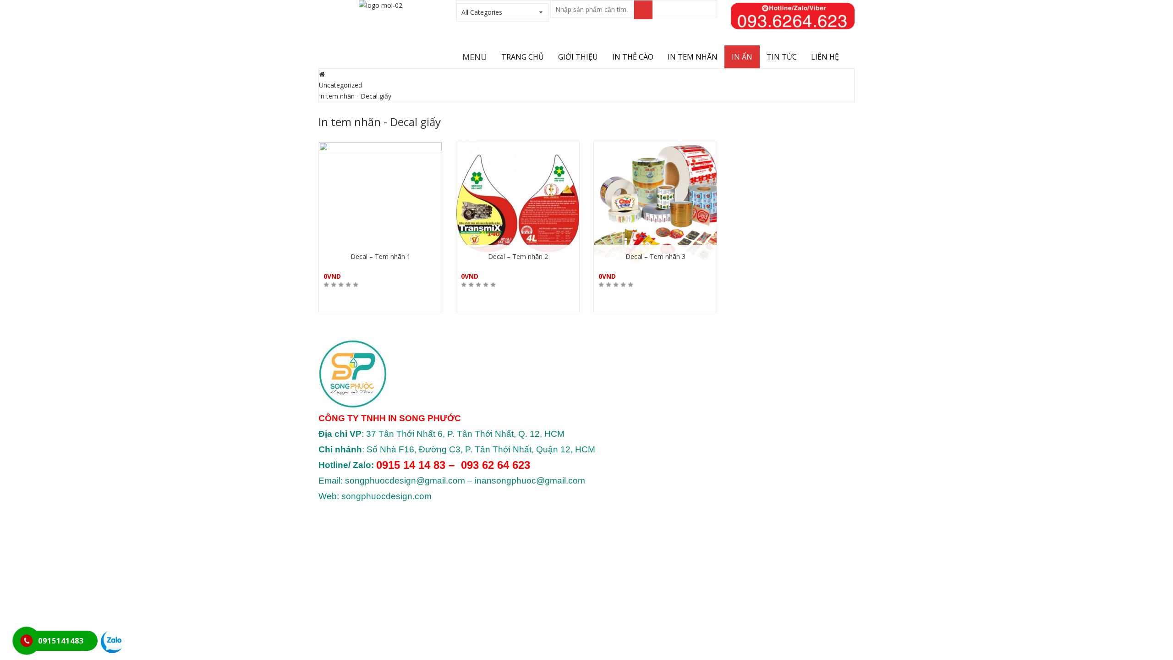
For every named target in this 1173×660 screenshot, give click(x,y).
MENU (474, 56)
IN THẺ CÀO (632, 57)
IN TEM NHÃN (693, 57)
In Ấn (742, 57)
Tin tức (782, 57)
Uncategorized (340, 85)
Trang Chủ (522, 57)
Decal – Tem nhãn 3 (655, 256)
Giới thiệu (578, 57)
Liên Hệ (825, 57)
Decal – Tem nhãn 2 (518, 256)
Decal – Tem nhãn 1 (381, 256)
